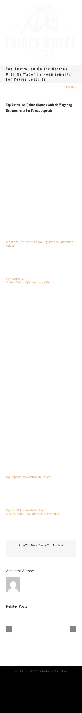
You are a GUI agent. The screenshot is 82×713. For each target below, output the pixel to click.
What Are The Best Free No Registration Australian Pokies (39, 240)
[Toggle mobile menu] (74, 55)
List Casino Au (15, 275)
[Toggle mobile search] (67, 55)
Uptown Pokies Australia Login (26, 506)
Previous (70, 83)
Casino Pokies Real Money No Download (32, 510)
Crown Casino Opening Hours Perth (29, 278)
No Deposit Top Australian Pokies (28, 473)
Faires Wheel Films (56, 667)
